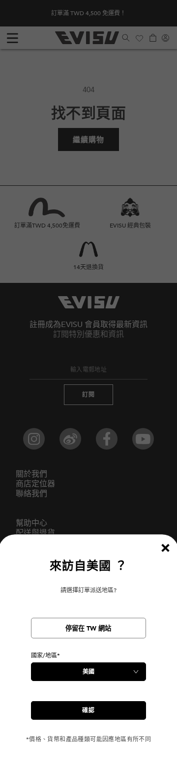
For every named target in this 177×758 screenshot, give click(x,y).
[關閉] (165, 547)
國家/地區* (45, 655)
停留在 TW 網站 (88, 628)
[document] (88, 650)
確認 (88, 710)
